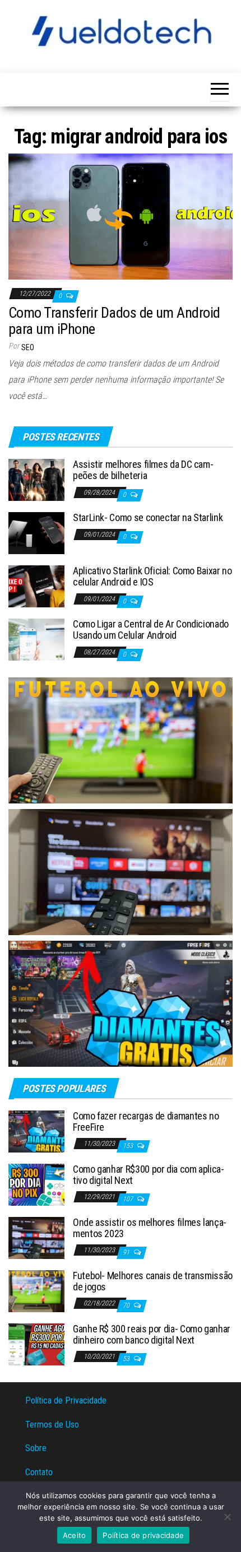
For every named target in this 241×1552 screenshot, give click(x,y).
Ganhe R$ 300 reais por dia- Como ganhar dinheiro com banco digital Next (151, 1334)
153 (129, 1146)
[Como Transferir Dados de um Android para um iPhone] (120, 216)
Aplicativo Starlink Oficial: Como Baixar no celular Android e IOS (152, 576)
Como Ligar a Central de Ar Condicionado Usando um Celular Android (151, 629)
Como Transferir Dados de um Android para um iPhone (114, 320)
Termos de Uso (52, 1424)
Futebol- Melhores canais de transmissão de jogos (153, 1281)
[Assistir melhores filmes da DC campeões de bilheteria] (36, 479)
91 (127, 1252)
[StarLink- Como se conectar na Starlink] (36, 532)
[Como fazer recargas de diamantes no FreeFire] (36, 1131)
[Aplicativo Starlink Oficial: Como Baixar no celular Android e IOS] (36, 585)
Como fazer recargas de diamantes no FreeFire (146, 1121)
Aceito (74, 1535)
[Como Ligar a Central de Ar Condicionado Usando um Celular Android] (36, 639)
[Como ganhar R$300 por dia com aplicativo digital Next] (36, 1184)
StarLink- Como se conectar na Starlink (148, 517)
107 (129, 1199)
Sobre (36, 1448)
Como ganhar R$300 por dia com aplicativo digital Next (148, 1174)
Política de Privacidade (65, 1400)
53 (127, 1359)
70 (127, 1305)
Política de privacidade (143, 1535)
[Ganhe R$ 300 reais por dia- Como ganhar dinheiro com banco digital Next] (36, 1344)
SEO (27, 347)
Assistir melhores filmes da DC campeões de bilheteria (143, 469)
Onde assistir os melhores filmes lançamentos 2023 (149, 1227)
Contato (39, 1472)
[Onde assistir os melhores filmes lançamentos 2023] (36, 1237)
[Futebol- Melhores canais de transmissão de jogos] (36, 1290)
